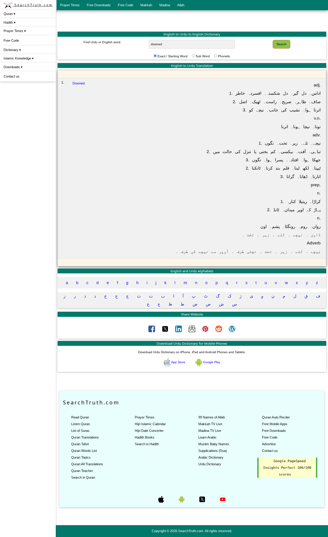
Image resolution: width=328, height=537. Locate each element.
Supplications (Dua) (212, 451)
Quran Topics (81, 457)
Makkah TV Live (210, 424)
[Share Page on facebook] (152, 328)
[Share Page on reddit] (219, 328)
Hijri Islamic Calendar (150, 424)
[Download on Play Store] (182, 499)
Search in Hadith (147, 444)
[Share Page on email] (192, 328)
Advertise (269, 444)
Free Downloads (99, 5)
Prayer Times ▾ (15, 31)
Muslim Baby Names (213, 444)
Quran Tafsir (80, 444)
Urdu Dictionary (209, 464)
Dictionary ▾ (12, 50)
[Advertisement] (192, 20)
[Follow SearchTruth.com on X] (203, 499)
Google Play (211, 362)
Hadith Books (144, 437)
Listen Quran (80, 424)
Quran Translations (85, 437)
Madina (164, 5)
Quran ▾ (9, 14)
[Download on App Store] (162, 499)
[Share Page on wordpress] (232, 328)
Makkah (146, 5)
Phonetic (224, 56)
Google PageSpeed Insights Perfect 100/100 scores (287, 467)
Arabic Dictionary (210, 457)
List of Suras (80, 430)
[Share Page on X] (166, 328)
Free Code (125, 5)
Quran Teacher (82, 471)
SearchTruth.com (32, 5)
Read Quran (80, 417)
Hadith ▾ (10, 22)
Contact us (11, 76)
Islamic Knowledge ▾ (19, 58)
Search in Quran (83, 477)
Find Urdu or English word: (102, 42)
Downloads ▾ (13, 67)
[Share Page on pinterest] (206, 328)
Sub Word (203, 56)
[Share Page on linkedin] (179, 328)
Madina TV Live (209, 430)
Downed (79, 83)
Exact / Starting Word (172, 56)
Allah (180, 5)
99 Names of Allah (211, 417)
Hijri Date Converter (149, 430)
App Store (178, 362)
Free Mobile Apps (274, 424)
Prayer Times (70, 5)
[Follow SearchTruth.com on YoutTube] (222, 499)
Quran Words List (84, 451)
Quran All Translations (87, 464)
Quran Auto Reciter (276, 417)
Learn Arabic (207, 437)
